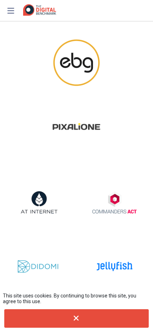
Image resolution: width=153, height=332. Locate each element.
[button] (10, 10)
